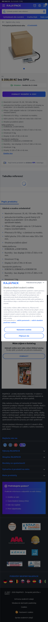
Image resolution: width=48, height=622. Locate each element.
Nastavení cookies (24, 330)
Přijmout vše (24, 336)
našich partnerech (23, 320)
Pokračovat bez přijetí (34, 282)
